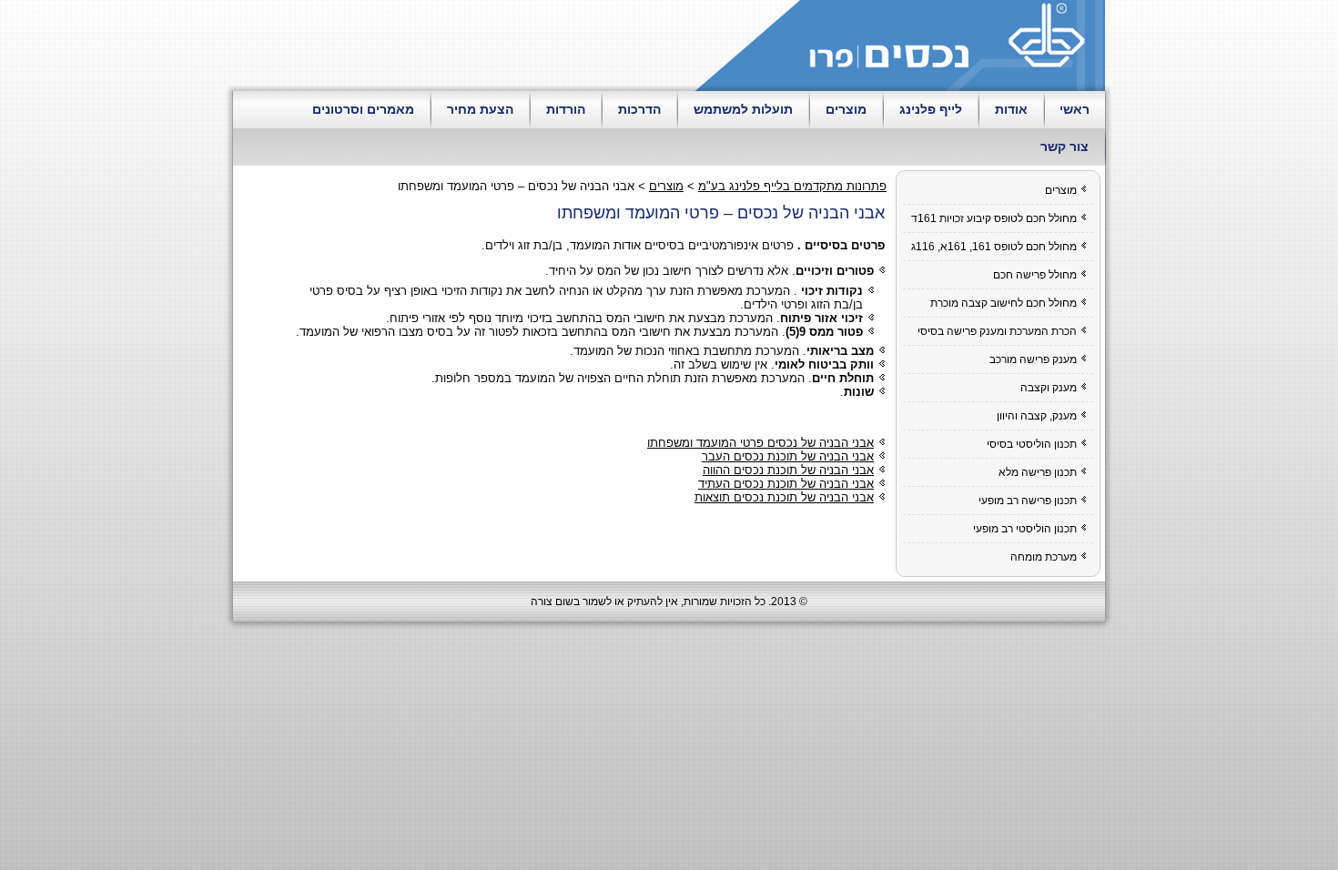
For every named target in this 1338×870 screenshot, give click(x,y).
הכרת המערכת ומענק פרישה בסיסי (997, 331)
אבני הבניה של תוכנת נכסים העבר (788, 456)
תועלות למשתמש (743, 109)
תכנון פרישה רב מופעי (1027, 500)
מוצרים (846, 109)
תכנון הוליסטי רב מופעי (1025, 528)
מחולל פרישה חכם (1035, 274)
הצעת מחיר (480, 109)
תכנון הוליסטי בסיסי (1032, 444)
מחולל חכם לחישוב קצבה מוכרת (1003, 303)
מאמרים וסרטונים (363, 109)
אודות (1011, 109)
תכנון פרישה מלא (1037, 472)
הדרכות (639, 109)
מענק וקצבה (1048, 387)
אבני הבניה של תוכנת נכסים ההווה (788, 470)
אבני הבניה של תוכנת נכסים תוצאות (784, 497)
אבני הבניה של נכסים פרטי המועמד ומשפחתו (760, 443)
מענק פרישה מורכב (1033, 359)
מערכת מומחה (1043, 557)
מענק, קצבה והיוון (1037, 416)
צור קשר (1064, 146)
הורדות (565, 109)
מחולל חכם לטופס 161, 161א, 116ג (994, 246)
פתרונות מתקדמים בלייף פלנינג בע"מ (792, 186)
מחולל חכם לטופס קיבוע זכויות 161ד (994, 218)
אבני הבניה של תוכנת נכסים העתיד (786, 484)
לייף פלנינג (930, 109)
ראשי (1074, 109)
